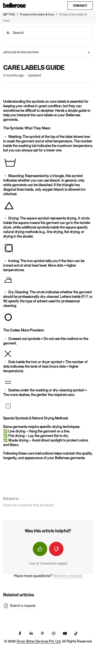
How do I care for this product (28, 505)
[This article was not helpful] (56, 549)
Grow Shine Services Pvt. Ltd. (39, 641)
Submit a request (67, 575)
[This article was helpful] (40, 549)
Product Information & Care (37, 14)
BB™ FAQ (9, 14)
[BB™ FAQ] (14, 5)
